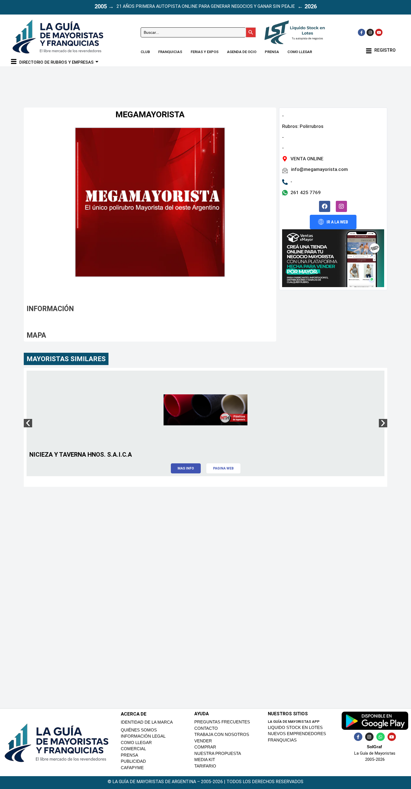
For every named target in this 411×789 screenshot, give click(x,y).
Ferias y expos (205, 52)
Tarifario (205, 766)
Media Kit (204, 759)
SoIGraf (374, 746)
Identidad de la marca (147, 722)
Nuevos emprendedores (297, 733)
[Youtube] (378, 32)
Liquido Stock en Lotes (295, 727)
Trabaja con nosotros (221, 734)
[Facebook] (324, 206)
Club (145, 52)
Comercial (133, 748)
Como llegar (299, 52)
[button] (28, 423)
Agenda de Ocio (241, 52)
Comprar (205, 747)
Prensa (272, 52)
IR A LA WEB (337, 222)
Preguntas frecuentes (222, 721)
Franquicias (170, 52)
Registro (385, 50)
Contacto (206, 728)
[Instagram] (370, 32)
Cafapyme (132, 767)
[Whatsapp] (380, 737)
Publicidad (133, 761)
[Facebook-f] (361, 32)
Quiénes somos (139, 730)
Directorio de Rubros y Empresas (56, 62)
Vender (203, 740)
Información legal (143, 736)
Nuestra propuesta (217, 753)
